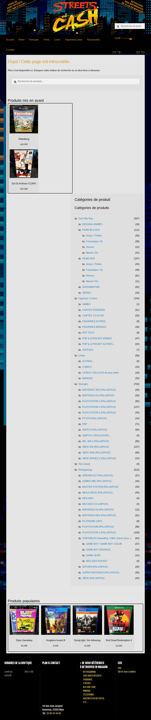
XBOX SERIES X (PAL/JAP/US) (99, 458)
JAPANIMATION (91, 287)
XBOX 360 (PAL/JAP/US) (95, 447)
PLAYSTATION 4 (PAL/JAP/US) (99, 407)
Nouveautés (93, 39)
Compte (10, 49)
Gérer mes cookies (127, 671)
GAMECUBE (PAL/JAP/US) (96, 481)
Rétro (21, 39)
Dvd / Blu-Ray (85, 218)
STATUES (87, 350)
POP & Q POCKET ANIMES (97, 338)
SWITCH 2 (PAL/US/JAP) (95, 435)
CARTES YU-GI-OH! (93, 315)
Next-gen (34, 39)
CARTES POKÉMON (93, 310)
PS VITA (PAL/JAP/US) (94, 418)
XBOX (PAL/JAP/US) (93, 578)
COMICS (87, 367)
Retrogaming (85, 469)
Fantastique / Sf (94, 241)
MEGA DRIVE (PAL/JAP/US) (97, 492)
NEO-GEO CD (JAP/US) (95, 504)
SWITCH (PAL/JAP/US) (94, 429)
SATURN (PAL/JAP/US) (95, 567)
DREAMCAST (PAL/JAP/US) (97, 475)
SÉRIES (86, 293)
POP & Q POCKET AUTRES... (98, 344)
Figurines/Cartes (73, 39)
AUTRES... (88, 361)
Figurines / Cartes (87, 298)
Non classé (84, 464)
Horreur (90, 247)
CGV (119, 668)
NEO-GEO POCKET (97, 561)
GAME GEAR (93, 555)
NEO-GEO (87, 498)
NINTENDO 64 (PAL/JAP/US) (98, 509)
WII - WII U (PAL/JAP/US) (95, 441)
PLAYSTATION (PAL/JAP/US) (98, 526)
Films (46, 39)
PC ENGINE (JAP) (92, 521)
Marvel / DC (92, 253)
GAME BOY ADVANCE (98, 549)
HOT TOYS (88, 332)
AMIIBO (86, 304)
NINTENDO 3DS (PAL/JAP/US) (99, 390)
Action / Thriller (94, 235)
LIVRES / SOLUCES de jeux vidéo (100, 372)
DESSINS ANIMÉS (92, 224)
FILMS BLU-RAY (91, 230)
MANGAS (87, 378)
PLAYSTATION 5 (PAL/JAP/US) (99, 412)
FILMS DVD (88, 258)
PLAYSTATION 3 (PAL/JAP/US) (99, 401)
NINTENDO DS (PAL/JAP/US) (98, 395)
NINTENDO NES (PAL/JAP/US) (99, 515)
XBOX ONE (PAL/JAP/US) (96, 452)
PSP (84, 424)
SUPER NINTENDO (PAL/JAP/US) (100, 572)
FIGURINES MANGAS (94, 327)
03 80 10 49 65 (54, 713)
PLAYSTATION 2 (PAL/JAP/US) (99, 532)
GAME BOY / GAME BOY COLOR (104, 544)
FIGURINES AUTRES (94, 321)
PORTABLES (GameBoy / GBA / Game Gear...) (106, 538)
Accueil (10, 39)
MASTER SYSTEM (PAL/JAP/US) (100, 487)
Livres (57, 39)
